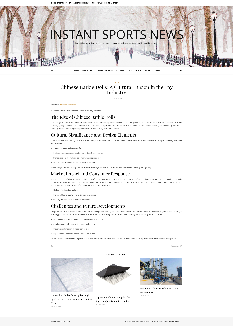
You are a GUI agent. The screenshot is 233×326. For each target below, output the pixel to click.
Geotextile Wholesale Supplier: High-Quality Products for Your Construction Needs (71, 299)
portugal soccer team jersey (105, 3)
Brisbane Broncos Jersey (80, 3)
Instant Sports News (116, 34)
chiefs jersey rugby (59, 3)
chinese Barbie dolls (67, 104)
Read (116, 83)
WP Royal (66, 321)
